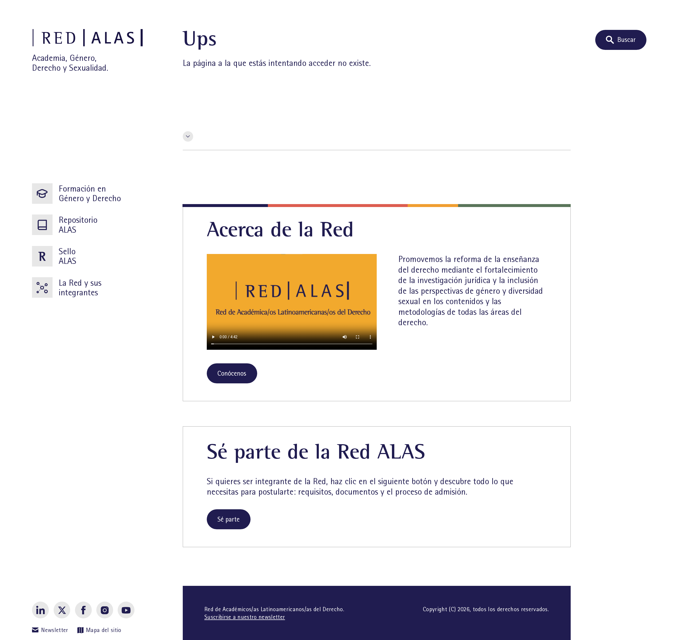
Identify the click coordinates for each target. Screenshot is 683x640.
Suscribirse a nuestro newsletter (244, 617)
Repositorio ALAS (78, 224)
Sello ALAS (67, 256)
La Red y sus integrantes (80, 287)
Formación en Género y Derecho (90, 193)
